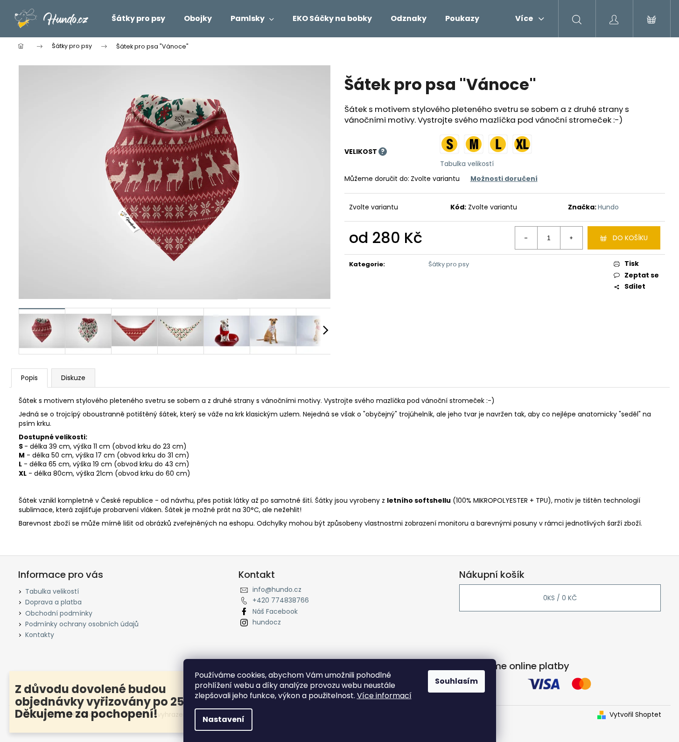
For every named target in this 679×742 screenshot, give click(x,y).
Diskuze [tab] (73, 377)
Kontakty (39, 634)
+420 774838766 (280, 600)
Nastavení (224, 719)
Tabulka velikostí (467, 163)
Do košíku (630, 238)
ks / (560, 598)
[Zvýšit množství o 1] (571, 238)
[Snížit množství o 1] (526, 238)
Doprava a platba (53, 602)
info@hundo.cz (276, 589)
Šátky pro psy (448, 264)
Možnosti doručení (504, 178)
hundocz (266, 622)
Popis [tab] (29, 377)
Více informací (384, 695)
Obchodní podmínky (58, 613)
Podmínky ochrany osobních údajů (82, 624)
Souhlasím (456, 681)
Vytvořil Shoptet (635, 714)
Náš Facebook (275, 611)
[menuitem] (138, 18)
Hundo (608, 207)
